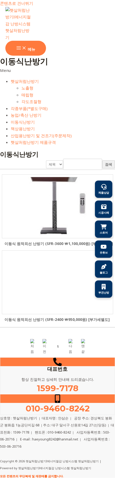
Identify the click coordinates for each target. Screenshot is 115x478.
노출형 (27, 88)
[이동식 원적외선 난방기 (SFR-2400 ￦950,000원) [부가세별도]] (57, 282)
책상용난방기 (23, 128)
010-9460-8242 (58, 408)
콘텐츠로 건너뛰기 (16, 3)
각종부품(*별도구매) (29, 108)
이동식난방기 (23, 122)
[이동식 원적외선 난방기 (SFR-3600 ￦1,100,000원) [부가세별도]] (57, 206)
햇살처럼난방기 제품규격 (33, 142)
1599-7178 (57, 388)
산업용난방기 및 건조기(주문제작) (41, 135)
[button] (57, 70)
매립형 (27, 94)
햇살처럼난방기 (25, 81)
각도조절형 (31, 101)
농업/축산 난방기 (26, 115)
